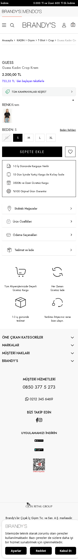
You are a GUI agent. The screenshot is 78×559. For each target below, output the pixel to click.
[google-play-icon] (39, 452)
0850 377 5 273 (39, 387)
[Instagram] (40, 420)
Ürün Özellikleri (22, 221)
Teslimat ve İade (24, 250)
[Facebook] (37, 420)
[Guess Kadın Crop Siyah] (7, 115)
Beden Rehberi (68, 130)
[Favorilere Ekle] (70, 152)
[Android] (43, 437)
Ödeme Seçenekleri (25, 235)
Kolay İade (57, 174)
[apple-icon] (39, 442)
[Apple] (35, 437)
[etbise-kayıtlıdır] (39, 476)
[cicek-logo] (39, 507)
